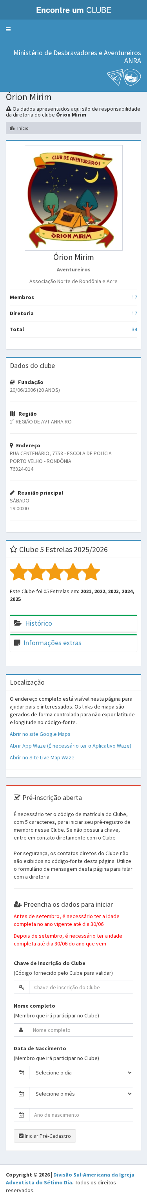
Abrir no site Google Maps (40, 733)
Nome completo (34, 1005)
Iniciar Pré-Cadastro (47, 1135)
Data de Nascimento (40, 1048)
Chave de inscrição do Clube (49, 963)
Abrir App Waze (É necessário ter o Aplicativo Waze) (70, 745)
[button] (8, 29)
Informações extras (53, 642)
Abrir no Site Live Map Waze (42, 757)
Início (22, 128)
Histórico (38, 623)
